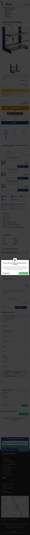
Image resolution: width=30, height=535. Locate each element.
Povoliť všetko (23, 273)
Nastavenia (6, 273)
